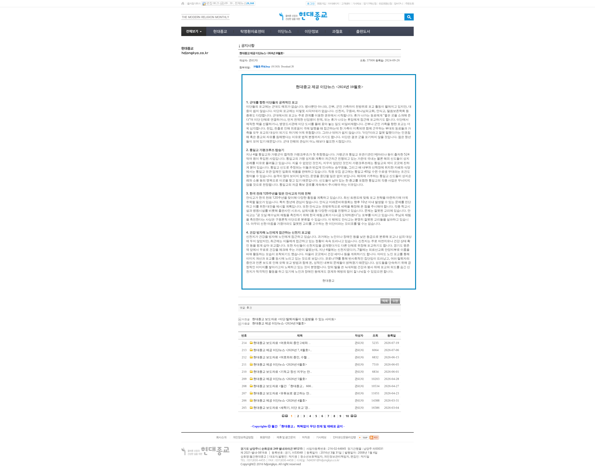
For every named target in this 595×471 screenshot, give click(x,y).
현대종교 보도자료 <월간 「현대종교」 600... (283, 386)
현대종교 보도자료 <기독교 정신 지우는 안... (282, 371)
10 (347, 416)
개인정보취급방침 (243, 437)
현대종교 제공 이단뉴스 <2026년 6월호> (280, 364)
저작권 (306, 437)
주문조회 (409, 3)
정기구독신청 (369, 3)
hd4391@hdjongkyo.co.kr (323, 460)
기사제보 (356, 3)
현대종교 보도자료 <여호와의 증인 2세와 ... (282, 343)
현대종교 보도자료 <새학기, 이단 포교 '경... (281, 407)
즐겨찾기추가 (193, 3)
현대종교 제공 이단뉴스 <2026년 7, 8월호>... (282, 350)
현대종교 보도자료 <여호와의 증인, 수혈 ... (281, 357)
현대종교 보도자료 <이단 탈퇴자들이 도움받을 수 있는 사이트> (294, 319)
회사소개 (221, 437)
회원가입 (321, 3)
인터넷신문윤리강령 (344, 437)
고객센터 (345, 3)
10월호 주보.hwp (261, 66)
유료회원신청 (385, 3)
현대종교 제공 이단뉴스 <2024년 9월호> (279, 323)
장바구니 (398, 3)
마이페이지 (333, 3)
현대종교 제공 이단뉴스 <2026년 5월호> (280, 379)
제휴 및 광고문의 (286, 437)
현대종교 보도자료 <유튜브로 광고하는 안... (282, 393)
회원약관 (265, 437)
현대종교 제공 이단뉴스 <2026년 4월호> (280, 400)
